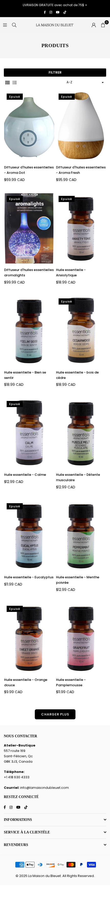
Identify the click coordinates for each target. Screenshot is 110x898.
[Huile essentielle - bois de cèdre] (81, 331)
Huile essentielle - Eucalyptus (28, 577)
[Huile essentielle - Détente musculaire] (81, 433)
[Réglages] (93, 24)
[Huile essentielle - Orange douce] (29, 638)
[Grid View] (7, 82)
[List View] (14, 82)
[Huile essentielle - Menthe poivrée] (81, 536)
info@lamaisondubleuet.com (44, 787)
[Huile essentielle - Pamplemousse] (81, 638)
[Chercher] (14, 24)
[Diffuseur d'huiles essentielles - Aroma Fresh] (81, 126)
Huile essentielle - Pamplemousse (71, 682)
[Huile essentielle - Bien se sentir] (29, 331)
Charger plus (55, 714)
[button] (102, 24)
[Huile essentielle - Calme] (29, 433)
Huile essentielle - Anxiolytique (71, 272)
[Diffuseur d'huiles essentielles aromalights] (29, 228)
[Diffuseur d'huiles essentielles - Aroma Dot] (29, 126)
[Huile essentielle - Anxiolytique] (81, 228)
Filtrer (55, 72)
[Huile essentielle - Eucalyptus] (29, 536)
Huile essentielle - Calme (25, 474)
